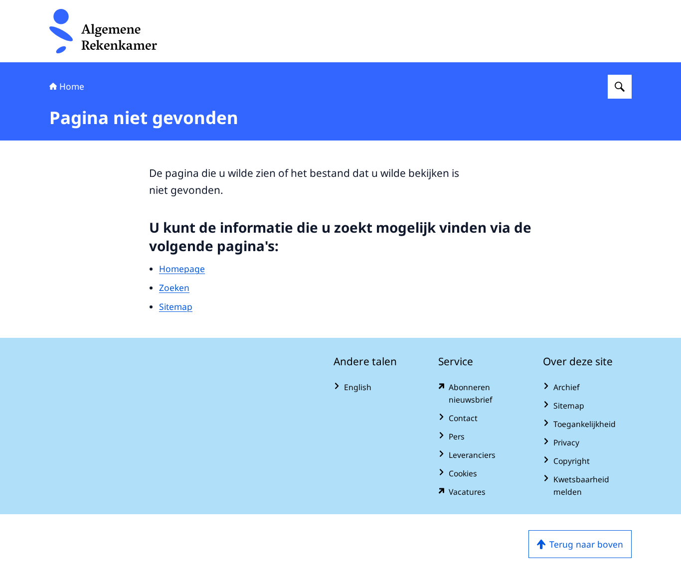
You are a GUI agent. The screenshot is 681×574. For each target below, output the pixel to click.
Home (71, 86)
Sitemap (175, 306)
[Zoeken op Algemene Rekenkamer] (620, 87)
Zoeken (174, 287)
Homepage (182, 269)
